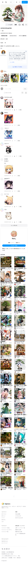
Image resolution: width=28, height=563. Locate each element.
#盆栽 (2, 42)
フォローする (14, 245)
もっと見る (12, 62)
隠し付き (7, 92)
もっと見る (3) (14, 225)
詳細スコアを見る (18, 66)
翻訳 (1, 48)
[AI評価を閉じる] (26, 51)
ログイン (25, 2)
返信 (20, 109)
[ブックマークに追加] (19, 24)
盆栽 (7, 39)
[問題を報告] (17, 110)
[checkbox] (4, 92)
